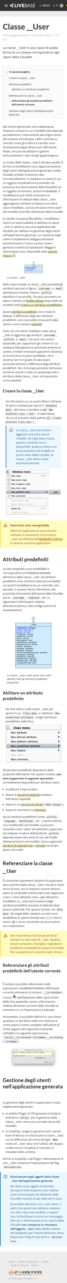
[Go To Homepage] (22, 5)
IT (57, 5)
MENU (46, 5)
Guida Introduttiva (28, 1261)
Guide (45, 1261)
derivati (40, 845)
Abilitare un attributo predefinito (30, 89)
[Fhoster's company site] (25, 1273)
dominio (40, 810)
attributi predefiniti (24, 312)
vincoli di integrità (28, 795)
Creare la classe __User (22, 78)
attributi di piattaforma (18, 845)
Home (11, 1261)
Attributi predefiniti (20, 84)
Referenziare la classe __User (25, 95)
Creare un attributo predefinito (41, 305)
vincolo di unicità (32, 804)
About (34, 1265)
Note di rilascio (19, 1265)
